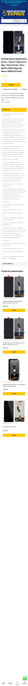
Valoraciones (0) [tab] (7, 263)
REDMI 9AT (9, 382)
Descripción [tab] (6, 109)
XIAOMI (8, 102)
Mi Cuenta (10, 683)
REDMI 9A (5, 382)
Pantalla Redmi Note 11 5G (9, 426)
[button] (24, 32)
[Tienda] (3, 682)
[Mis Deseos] (24, 682)
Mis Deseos (24, 683)
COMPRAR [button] (14, 310)
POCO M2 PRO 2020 (14, 93)
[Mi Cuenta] (10, 682)
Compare (24, 89)
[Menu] (2, 9)
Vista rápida (14, 288)
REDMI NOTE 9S (16, 98)
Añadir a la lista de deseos (10, 89)
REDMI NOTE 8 (6, 298)
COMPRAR (11, 84)
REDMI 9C (14, 382)
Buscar (24, 21)
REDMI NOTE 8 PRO (7, 340)
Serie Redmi (12, 298)
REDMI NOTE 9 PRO (14, 95)
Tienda (3, 683)
